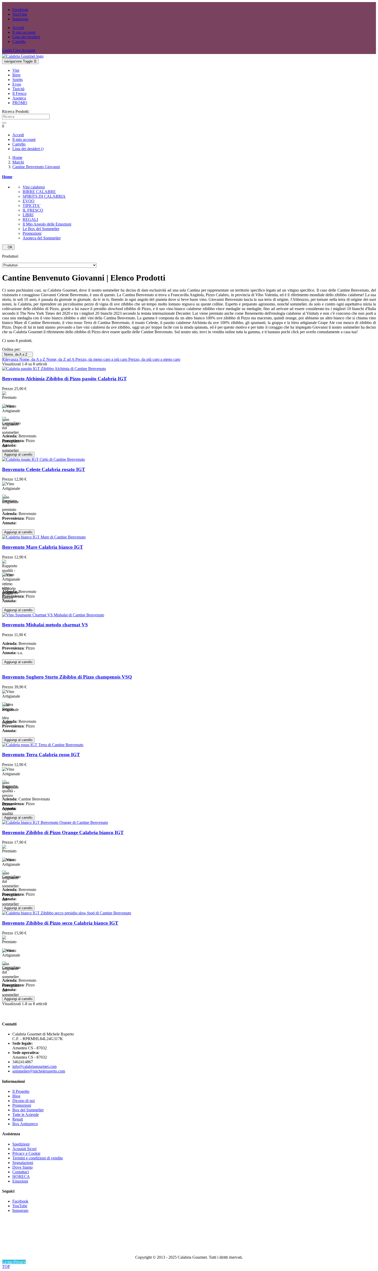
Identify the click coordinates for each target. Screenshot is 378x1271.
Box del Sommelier (28, 1110)
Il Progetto (20, 1091)
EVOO (28, 201)
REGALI (30, 219)
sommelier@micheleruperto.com (38, 1071)
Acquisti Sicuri (24, 1149)
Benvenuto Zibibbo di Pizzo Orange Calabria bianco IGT (63, 832)
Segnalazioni (22, 1162)
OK (8, 247)
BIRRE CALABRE (39, 192)
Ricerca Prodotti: (15, 111)
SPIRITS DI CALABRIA (44, 196)
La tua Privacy (14, 1262)
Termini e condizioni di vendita (37, 1158)
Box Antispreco (25, 1124)
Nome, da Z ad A (60, 359)
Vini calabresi (34, 187)
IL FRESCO (33, 210)
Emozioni (20, 1181)
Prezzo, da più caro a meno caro (154, 359)
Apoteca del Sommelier (42, 238)
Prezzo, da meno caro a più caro (101, 359)
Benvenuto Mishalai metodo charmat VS (45, 624)
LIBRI (28, 215)
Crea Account (24, 50)
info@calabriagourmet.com (34, 1066)
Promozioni (32, 233)
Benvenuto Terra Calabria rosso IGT (41, 754)
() (27, 149)
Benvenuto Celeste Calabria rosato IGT (43, 469)
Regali (17, 1119)
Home (7, 177)
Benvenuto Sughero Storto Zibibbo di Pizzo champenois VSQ (67, 677)
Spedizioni (21, 1144)
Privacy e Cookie (26, 1153)
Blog (16, 1096)
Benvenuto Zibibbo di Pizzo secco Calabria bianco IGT (60, 923)
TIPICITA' (31, 205)
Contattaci (20, 1172)
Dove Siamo (22, 1167)
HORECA (21, 1176)
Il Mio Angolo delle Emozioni (47, 224)
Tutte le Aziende (25, 1114)
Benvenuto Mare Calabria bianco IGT (42, 547)
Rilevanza (10, 359)
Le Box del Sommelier (41, 229)
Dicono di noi (23, 1100)
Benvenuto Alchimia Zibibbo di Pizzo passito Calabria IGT (64, 378)
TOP (6, 1266)
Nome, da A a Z (17, 354)
